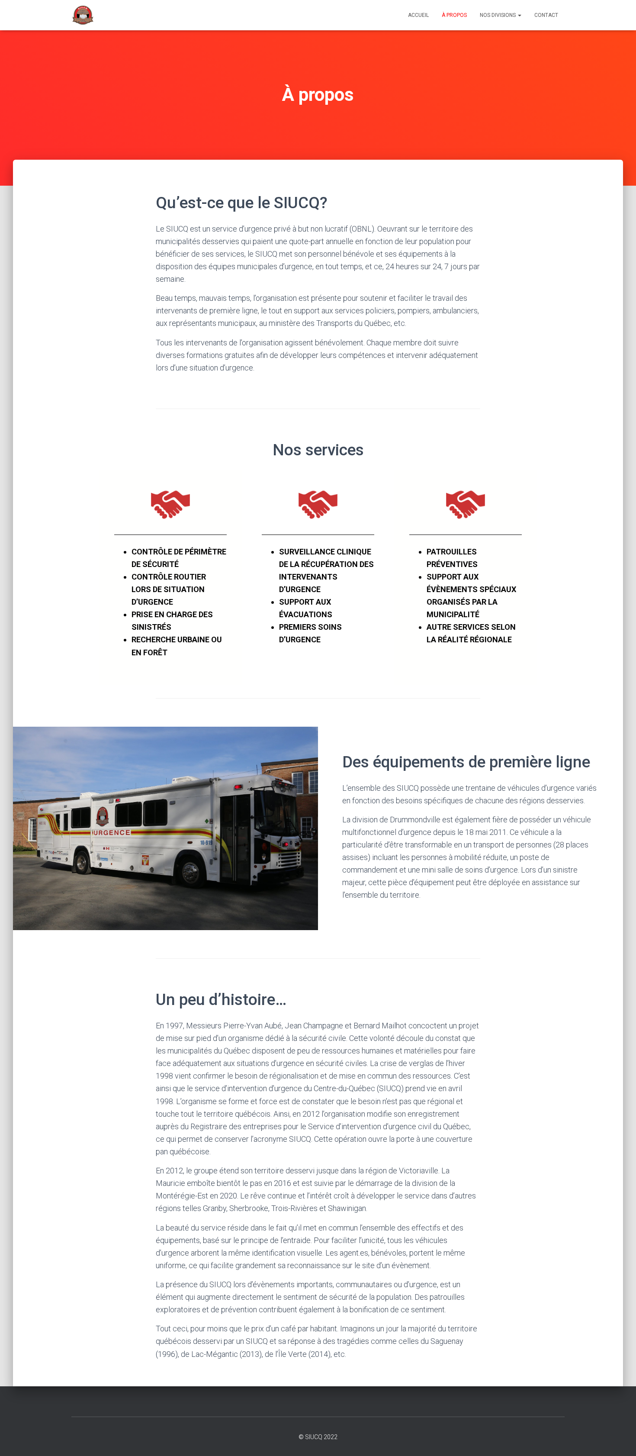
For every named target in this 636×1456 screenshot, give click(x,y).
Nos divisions (498, 15)
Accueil (418, 15)
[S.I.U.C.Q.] (83, 15)
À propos (454, 15)
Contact (546, 15)
